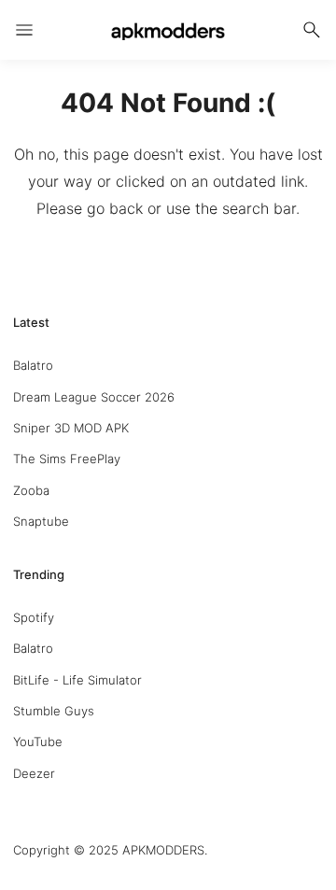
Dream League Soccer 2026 (94, 396)
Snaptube (41, 521)
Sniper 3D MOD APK (71, 427)
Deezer (34, 773)
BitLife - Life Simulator (77, 679)
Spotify (33, 617)
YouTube (38, 741)
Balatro (33, 365)
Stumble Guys (53, 710)
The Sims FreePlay (66, 458)
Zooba (31, 490)
